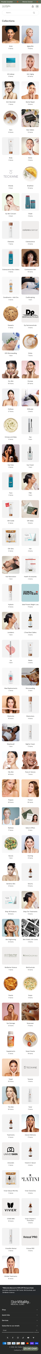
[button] (31, 1349)
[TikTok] (23, 1337)
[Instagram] (18, 1337)
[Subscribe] (36, 1330)
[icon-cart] (32, 6)
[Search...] (34, 12)
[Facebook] (13, 1337)
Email (4, 1330)
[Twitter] (7, 1337)
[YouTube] (28, 1337)
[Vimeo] (33, 1337)
